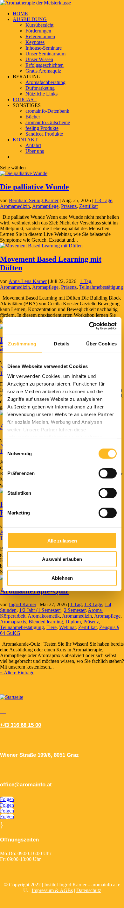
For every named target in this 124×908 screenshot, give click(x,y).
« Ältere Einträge (17, 672)
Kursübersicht (39, 25)
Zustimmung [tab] (22, 343)
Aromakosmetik (44, 616)
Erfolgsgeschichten (44, 65)
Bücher (32, 116)
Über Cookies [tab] (101, 343)
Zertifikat (88, 206)
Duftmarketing (40, 88)
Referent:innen (40, 36)
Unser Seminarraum (45, 53)
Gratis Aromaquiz (43, 71)
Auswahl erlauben (62, 559)
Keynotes (35, 42)
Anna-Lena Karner (28, 281)
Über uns (34, 151)
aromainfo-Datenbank (47, 111)
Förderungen (38, 30)
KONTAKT (25, 139)
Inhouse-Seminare (43, 48)
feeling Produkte (42, 128)
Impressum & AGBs (52, 890)
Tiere (51, 627)
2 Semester (75, 610)
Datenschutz (88, 890)
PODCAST (25, 99)
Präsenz (69, 206)
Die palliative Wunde (34, 187)
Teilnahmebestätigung (101, 287)
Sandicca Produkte (44, 134)
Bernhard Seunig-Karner (34, 200)
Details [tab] (61, 343)
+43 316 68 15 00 (20, 725)
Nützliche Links (41, 93)
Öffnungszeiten (19, 840)
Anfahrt (33, 145)
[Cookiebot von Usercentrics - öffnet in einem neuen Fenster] (89, 326)
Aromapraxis (13, 621)
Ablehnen (62, 577)
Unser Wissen (39, 59)
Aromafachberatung (45, 82)
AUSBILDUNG (30, 19)
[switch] (108, 473)
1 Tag (85, 281)
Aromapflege (45, 206)
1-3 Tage (103, 200)
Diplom (73, 621)
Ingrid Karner (22, 604)
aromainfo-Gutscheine (47, 122)
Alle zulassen (62, 540)
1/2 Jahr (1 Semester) (40, 610)
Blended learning (46, 621)
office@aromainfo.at (26, 785)
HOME (20, 13)
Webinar (67, 627)
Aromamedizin (15, 206)
